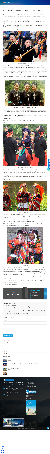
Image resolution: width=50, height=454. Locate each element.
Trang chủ (6, 342)
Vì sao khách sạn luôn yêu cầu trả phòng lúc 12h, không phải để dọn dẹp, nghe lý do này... (24, 372)
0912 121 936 (9, 392)
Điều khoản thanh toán (30, 388)
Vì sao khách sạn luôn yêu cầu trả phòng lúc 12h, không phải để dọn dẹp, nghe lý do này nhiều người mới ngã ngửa (25, 311)
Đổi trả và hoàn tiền (30, 383)
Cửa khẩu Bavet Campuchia (10, 305)
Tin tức (5, 349)
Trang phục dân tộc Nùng (8, 110)
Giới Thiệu (6, 344)
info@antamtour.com (10, 395)
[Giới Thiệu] (36, 407)
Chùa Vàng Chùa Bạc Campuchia (11, 308)
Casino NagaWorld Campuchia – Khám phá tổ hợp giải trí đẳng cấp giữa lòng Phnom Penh (23, 307)
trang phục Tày (19, 65)
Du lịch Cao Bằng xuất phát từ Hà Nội (25, 167)
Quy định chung (29, 385)
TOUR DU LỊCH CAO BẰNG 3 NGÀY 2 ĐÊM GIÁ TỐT (25, 107)
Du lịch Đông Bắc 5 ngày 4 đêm (25, 212)
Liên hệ (5, 353)
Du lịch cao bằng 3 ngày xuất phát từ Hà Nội (25, 63)
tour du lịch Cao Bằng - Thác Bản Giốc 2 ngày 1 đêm (27, 280)
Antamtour (5, 280)
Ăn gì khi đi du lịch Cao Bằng (25, 265)
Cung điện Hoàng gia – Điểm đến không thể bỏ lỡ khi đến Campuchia (18, 313)
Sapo (35, 428)
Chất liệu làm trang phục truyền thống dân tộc (12, 23)
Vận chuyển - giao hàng (31, 386)
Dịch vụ (5, 351)
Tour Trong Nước (7, 347)
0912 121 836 (15, 392)
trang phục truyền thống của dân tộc (12, 175)
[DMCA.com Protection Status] (29, 395)
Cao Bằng (14, 16)
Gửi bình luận (8, 335)
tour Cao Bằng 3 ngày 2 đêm (11, 282)
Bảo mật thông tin (29, 382)
